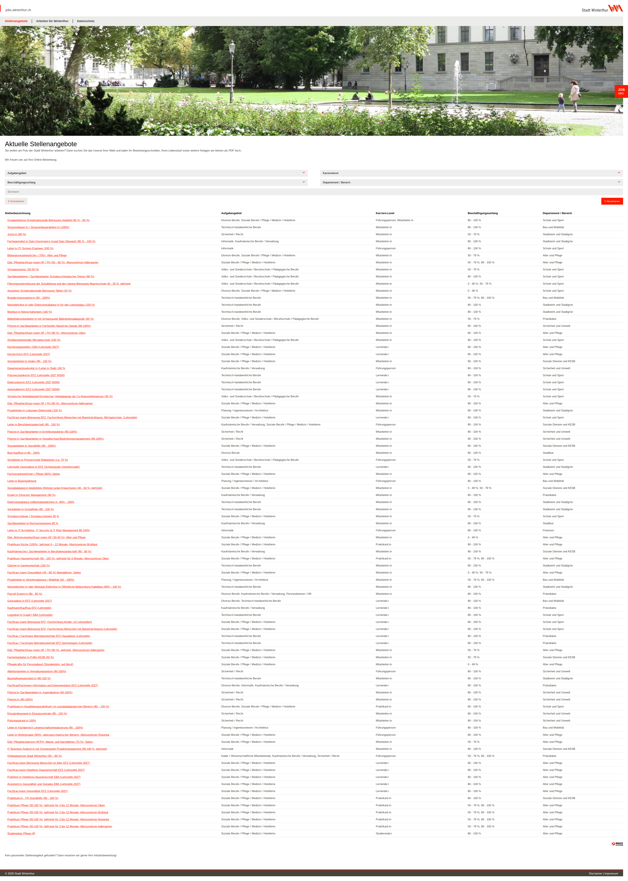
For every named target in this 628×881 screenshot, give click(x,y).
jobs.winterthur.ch (18, 10)
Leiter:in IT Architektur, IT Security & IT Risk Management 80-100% (48, 530)
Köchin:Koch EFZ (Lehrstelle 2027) (28, 354)
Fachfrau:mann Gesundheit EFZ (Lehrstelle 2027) (37, 791)
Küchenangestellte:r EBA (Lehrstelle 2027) (33, 347)
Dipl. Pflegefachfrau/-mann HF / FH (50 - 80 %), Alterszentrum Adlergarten (52, 262)
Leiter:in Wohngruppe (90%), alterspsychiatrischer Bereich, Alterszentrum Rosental (58, 734)
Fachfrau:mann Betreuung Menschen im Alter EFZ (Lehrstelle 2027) (48, 763)
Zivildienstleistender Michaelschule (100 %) (34, 340)
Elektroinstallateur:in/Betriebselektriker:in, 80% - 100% (40, 502)
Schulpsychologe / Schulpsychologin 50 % (33, 516)
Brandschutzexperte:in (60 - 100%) (28, 297)
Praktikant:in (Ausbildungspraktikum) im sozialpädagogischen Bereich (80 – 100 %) (58, 706)
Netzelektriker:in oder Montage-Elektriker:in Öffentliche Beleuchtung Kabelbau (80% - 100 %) (64, 586)
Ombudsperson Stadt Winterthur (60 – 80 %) (34, 756)
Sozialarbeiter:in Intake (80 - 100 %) (29, 361)
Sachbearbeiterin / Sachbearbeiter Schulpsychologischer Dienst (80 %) (50, 276)
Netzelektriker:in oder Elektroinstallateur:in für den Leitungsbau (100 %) (51, 304)
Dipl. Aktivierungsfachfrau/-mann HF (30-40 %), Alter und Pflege (46, 537)
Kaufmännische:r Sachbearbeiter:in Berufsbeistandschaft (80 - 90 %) (49, 551)
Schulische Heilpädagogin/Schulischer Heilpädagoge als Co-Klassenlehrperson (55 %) (60, 396)
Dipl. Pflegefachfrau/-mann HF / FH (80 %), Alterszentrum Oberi (46, 333)
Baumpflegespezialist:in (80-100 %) (29, 678)
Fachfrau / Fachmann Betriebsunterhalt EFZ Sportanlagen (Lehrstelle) (49, 643)
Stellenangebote (16, 21)
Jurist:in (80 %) (16, 234)
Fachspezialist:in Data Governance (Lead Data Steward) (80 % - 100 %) (51, 241)
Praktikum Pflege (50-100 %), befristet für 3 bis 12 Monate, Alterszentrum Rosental (58, 819)
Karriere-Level (385, 213)
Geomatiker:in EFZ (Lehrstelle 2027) (29, 600)
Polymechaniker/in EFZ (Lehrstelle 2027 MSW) (36, 375)
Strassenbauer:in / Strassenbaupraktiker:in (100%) (38, 227)
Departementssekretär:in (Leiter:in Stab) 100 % (36, 368)
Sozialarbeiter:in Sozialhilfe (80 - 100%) (31, 445)
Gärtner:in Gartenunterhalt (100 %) (28, 565)
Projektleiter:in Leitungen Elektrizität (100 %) (34, 410)
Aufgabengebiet (231, 213)
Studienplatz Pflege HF (21, 833)
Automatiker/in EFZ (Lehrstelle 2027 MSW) (33, 389)
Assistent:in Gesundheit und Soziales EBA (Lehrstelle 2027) (43, 784)
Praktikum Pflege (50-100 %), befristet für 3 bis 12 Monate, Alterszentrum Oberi (56, 805)
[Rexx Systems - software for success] (617, 844)
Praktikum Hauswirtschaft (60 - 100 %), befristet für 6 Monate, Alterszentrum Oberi (58, 558)
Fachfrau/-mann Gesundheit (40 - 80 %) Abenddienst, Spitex (44, 572)
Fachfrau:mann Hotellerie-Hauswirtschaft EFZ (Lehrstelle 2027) (46, 770)
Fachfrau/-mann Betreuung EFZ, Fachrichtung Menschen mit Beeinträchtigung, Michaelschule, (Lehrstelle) (72, 417)
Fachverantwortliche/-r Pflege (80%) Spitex (33, 474)
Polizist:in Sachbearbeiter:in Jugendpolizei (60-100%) (40, 692)
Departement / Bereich (557, 213)
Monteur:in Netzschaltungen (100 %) (29, 311)
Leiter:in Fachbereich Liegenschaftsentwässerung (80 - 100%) (45, 727)
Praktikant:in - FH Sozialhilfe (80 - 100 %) (32, 798)
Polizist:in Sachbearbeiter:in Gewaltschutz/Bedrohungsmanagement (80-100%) (55, 438)
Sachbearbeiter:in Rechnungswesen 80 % (32, 523)
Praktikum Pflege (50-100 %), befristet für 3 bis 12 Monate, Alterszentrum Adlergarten (59, 826)
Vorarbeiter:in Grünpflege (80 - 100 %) (30, 509)
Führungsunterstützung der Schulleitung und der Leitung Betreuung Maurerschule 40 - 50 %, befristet (69, 283)
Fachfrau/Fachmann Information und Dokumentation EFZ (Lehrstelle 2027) (52, 685)
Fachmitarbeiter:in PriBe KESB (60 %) (30, 657)
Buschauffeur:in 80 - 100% (23, 452)
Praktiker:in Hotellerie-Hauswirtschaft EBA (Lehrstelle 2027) (44, 777)
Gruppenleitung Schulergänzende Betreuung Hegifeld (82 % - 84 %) (48, 220)
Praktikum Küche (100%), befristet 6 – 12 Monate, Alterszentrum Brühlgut (52, 544)
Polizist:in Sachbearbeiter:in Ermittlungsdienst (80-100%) (42, 431)
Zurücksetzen (17, 201)
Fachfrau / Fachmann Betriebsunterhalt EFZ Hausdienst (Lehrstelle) (48, 636)
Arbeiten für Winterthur (52, 21)
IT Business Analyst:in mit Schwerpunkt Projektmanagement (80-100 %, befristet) (57, 748)
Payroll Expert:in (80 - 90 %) (24, 593)
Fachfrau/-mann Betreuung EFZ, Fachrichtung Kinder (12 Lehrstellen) (49, 622)
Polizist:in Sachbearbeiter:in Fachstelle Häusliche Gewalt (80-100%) (49, 325)
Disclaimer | (596, 873)
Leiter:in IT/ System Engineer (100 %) (30, 248)
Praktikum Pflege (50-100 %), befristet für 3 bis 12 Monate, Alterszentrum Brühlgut (57, 812)
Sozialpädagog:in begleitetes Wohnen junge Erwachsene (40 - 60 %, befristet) (54, 488)
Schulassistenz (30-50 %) (23, 269)
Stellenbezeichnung (17, 213)
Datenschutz (86, 21)
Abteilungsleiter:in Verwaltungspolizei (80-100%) (36, 671)
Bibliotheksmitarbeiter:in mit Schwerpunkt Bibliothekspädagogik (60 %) (50, 318)
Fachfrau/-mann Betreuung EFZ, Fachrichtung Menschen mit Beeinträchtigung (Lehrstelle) (62, 629)
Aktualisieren (613, 201)
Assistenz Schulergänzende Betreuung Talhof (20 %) (39, 290)
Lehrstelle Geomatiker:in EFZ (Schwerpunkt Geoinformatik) (43, 466)
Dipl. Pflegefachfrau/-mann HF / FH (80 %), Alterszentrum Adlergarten (50, 403)
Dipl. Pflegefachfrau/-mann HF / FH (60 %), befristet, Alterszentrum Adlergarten (55, 650)
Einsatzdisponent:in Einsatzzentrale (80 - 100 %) (37, 713)
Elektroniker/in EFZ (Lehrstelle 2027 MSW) (33, 382)
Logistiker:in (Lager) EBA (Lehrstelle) (30, 615)
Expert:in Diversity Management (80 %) (31, 495)
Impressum (611, 873)
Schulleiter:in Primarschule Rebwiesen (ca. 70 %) (37, 459)
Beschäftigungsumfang (483, 213)
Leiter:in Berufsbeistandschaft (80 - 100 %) (33, 424)
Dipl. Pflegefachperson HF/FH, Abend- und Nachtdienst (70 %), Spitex (50, 741)
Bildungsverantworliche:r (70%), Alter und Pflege (37, 255)
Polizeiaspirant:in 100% (21, 720)
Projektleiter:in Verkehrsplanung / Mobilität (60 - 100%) (40, 579)
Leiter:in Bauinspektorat (21, 481)
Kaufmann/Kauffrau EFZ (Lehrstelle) (29, 607)
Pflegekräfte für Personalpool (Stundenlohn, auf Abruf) (40, 664)
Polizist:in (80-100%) (20, 699)
